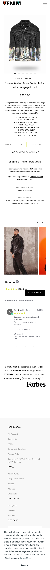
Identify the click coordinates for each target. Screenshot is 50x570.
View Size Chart (25, 190)
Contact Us (12, 439)
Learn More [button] (25, 558)
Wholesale (12, 494)
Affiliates (11, 489)
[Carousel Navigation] (25, 222)
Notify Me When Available (25, 152)
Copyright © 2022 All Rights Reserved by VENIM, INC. (24, 460)
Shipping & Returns (18, 162)
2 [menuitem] (25, 347)
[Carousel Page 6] (35, 73)
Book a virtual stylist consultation (21, 200)
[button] (19, 334)
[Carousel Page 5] (31, 73)
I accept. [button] (25, 565)
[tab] (11, 301)
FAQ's (10, 444)
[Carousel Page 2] (19, 73)
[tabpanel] (25, 326)
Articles (11, 484)
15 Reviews (22, 289)
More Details (35, 162)
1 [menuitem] (22, 347)
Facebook (12, 510)
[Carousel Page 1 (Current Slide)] (15, 73)
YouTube (11, 515)
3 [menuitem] (28, 347)
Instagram (12, 505)
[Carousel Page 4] (27, 73)
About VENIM (13, 474)
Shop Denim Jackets (16, 479)
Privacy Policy (14, 454)
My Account (13, 434)
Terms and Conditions (17, 449)
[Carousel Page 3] (23, 73)
